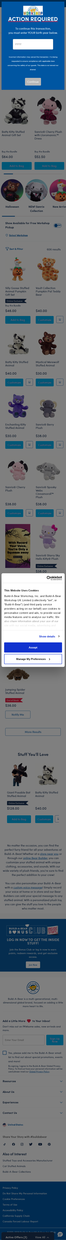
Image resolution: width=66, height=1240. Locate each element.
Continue (33, 81)
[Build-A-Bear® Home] (33, 10)
